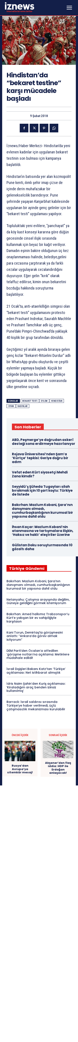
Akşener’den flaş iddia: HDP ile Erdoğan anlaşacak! (58, 768)
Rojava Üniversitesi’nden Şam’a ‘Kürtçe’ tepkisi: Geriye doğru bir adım (40, 458)
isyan (11, 406)
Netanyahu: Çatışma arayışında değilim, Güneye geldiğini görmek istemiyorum (38, 601)
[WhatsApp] (54, 128)
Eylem (44, 401)
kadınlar (23, 406)
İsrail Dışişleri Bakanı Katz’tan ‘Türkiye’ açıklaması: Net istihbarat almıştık (35, 671)
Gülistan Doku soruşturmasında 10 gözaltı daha (42, 547)
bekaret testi (30, 401)
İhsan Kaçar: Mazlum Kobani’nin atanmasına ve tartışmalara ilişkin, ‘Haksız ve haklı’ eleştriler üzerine (42, 531)
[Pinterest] (44, 128)
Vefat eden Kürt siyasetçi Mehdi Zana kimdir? (40, 474)
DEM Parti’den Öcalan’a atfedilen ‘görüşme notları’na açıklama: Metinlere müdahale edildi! (37, 654)
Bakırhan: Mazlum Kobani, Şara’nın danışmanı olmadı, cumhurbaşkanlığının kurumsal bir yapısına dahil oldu (42, 510)
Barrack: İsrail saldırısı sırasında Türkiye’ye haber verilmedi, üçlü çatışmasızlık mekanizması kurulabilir (35, 705)
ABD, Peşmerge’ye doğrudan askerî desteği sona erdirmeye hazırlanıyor (43, 441)
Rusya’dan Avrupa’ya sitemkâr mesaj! (20, 769)
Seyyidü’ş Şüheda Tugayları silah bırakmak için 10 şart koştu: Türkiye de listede (42, 490)
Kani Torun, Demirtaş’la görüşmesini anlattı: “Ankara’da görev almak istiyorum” (34, 636)
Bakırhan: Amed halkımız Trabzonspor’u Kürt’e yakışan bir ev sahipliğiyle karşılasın (37, 618)
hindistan (57, 401)
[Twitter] (34, 128)
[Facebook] (24, 128)
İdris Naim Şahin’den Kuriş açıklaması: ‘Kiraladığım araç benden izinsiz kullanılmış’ (35, 687)
